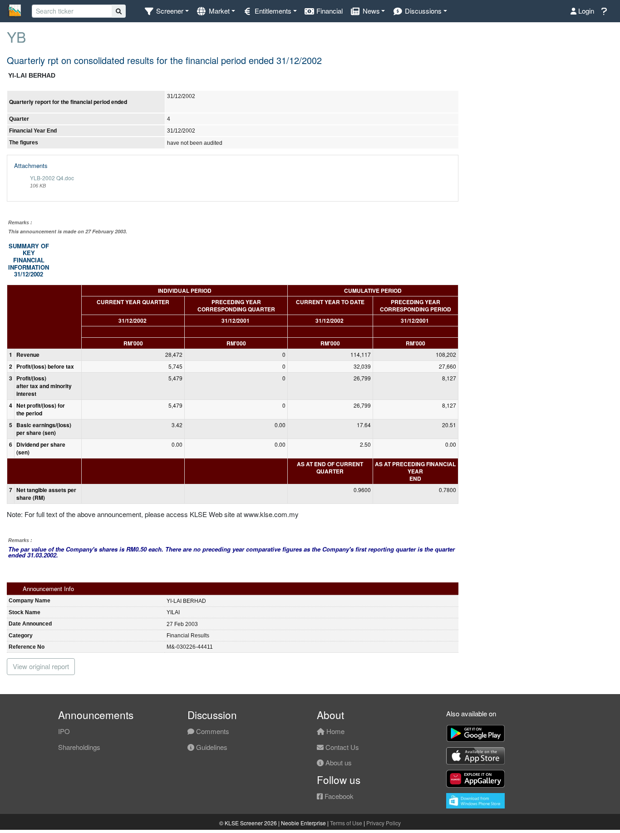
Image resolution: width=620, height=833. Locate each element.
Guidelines (210, 747)
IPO (64, 731)
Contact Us (341, 747)
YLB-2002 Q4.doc (52, 178)
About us (338, 762)
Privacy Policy (383, 823)
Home (334, 731)
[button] (166, 11)
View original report (41, 666)
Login (585, 10)
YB (16, 36)
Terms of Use (346, 823)
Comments (211, 731)
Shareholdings (79, 747)
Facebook (338, 796)
